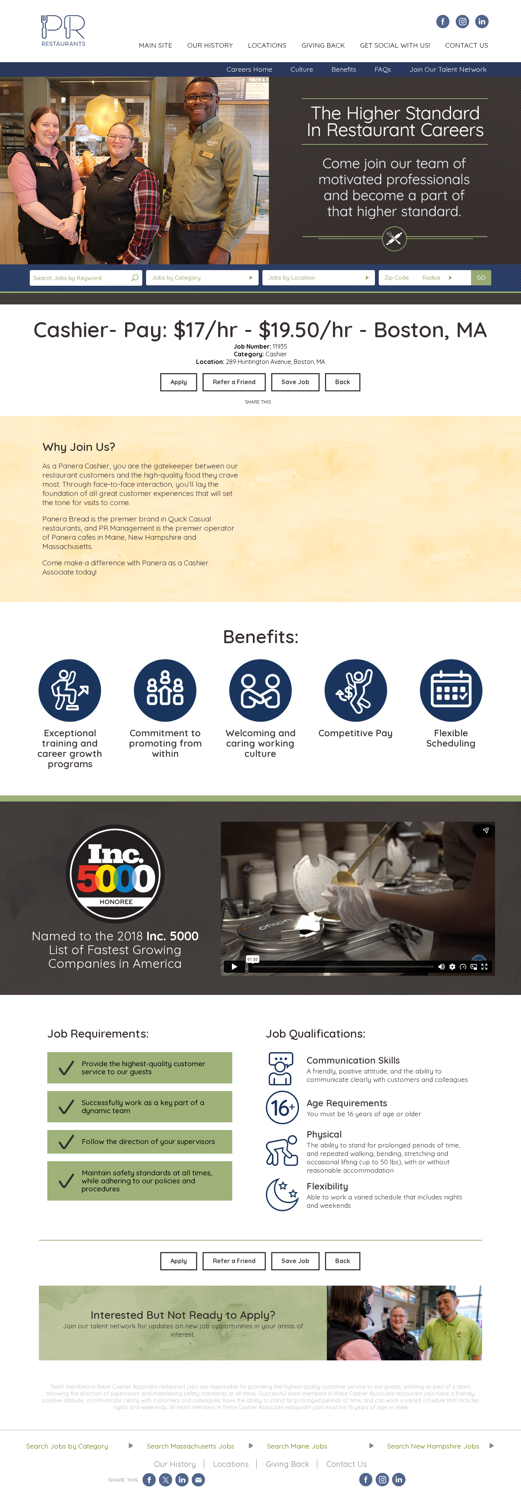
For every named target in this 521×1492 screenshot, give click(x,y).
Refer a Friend (234, 382)
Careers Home (249, 69)
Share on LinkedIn (182, 1479)
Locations (267, 45)
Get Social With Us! (395, 45)
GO (481, 277)
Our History (210, 45)
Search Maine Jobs (297, 1446)
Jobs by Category (176, 277)
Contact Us (466, 45)
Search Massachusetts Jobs (190, 1446)
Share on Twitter (165, 1479)
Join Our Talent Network (448, 69)
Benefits (343, 69)
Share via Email (198, 1479)
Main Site (155, 45)
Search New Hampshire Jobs (433, 1446)
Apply (178, 382)
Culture (302, 69)
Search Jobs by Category (67, 1446)
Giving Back (323, 45)
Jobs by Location (291, 277)
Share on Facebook (149, 1479)
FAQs (383, 69)
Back (342, 382)
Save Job (295, 382)
